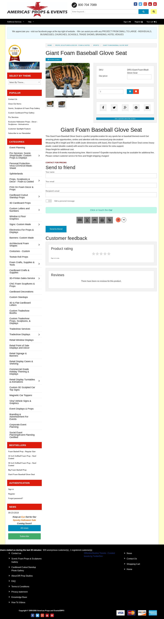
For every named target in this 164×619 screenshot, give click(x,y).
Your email (50, 181)
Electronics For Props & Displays (21, 230)
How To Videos (18, 602)
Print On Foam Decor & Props (21, 188)
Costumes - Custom (19, 251)
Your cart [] (152, 21)
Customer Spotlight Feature (19, 129)
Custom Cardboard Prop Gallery (21, 113)
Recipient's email (52, 191)
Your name (50, 172)
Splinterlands (16, 173)
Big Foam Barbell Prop (17, 470)
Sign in (126, 21)
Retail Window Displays (21, 340)
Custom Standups (18, 297)
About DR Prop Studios (22, 576)
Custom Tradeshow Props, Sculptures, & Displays (19, 321)
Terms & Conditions (20, 586)
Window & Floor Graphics (17, 217)
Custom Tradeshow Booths (19, 311)
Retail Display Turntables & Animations (22, 380)
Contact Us (12, 99)
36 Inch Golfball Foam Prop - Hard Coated (22, 464)
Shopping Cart (133, 564)
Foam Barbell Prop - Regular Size (21, 451)
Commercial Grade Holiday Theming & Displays (19, 371)
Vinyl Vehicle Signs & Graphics (20, 402)
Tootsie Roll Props (18, 256)
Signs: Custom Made (20, 224)
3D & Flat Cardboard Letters (20, 303)
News (129, 553)
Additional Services (14, 21)
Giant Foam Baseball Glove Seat (21, 474)
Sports (96, 45)
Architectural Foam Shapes (19, 244)
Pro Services (13, 117)
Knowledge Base (19, 597)
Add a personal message (64, 201)
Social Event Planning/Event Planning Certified (22, 435)
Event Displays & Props (21, 408)
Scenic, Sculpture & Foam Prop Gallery (24, 108)
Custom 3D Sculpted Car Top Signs (22, 388)
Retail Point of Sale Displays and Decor (19, 346)
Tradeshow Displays (19, 334)
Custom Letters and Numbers (19, 209)
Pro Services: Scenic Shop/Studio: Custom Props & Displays (20, 155)
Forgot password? (15, 498)
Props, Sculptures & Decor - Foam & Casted (72, 45)
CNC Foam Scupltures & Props (22, 284)
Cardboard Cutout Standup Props (18, 196)
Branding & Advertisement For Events (18, 416)
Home (50, 45)
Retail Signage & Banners (18, 354)
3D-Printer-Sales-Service (22, 278)
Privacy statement (19, 592)
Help (29, 21)
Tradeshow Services (19, 328)
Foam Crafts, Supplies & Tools (21, 263)
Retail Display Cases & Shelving (21, 362)
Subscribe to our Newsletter (19, 133)
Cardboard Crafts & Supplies (19, 271)
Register (138, 21)
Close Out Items (14, 104)
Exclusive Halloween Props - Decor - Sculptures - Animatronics (23, 123)
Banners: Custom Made (21, 237)
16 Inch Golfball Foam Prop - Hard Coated (22, 457)
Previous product (54, 59)
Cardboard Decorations (21, 291)
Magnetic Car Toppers (20, 395)
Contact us (16, 553)
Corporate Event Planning (17, 425)
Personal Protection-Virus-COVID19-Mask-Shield (20, 165)
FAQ (13, 581)
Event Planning (17, 147)
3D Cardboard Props (20, 203)
